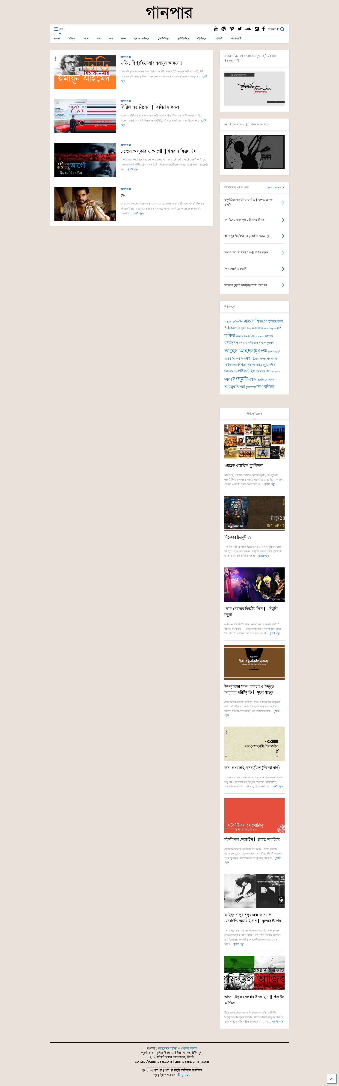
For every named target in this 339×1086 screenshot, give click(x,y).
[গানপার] (169, 18)
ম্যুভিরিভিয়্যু (183, 38)
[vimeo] (231, 29)
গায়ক (86, 38)
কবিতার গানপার (243, 336)
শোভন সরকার (189, 1048)
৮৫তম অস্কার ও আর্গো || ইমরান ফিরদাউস (158, 151)
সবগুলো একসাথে (274, 187)
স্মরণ (259, 386)
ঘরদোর (57, 38)
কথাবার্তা (219, 38)
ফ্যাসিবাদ (241, 358)
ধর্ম (278, 351)
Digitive (184, 1074)
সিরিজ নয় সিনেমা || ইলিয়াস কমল (150, 107)
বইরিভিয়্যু (201, 38)
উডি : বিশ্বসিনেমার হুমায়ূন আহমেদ (151, 63)
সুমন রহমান (251, 387)
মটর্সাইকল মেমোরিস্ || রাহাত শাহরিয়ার (252, 839)
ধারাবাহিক (229, 358)
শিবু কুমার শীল (263, 371)
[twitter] (240, 29)
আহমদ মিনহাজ (255, 321)
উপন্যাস (242, 328)
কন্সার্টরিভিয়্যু (163, 38)
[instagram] (257, 29)
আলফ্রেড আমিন (167, 1048)
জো (124, 195)
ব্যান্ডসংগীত (269, 365)
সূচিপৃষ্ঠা (72, 38)
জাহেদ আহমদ (238, 350)
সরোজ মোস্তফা (265, 379)
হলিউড (269, 386)
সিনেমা (240, 386)
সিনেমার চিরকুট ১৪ (238, 537)
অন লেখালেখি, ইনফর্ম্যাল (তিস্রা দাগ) (252, 767)
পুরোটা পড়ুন (132, 169)
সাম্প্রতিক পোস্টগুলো (236, 187)
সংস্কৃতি (240, 378)
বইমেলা (255, 358)
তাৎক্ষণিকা (272, 351)
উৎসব (249, 328)
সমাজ (252, 379)
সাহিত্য (229, 386)
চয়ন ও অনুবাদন (264, 343)
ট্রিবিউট (260, 351)
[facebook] (263, 29)
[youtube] (216, 29)
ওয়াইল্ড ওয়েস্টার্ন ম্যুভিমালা (243, 465)
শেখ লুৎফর (275, 371)
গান (99, 38)
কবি (279, 327)
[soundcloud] (248, 29)
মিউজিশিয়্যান (230, 371)
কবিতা (229, 335)
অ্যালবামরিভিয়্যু (141, 38)
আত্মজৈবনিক (237, 321)
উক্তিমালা (230, 328)
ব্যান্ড (259, 364)
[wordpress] (223, 29)
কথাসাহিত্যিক (270, 328)
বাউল (235, 365)
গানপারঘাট (236, 38)
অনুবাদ (227, 321)
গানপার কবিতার (248, 342)
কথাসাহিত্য (257, 328)
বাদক (123, 38)
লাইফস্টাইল (246, 371)
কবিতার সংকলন (257, 336)
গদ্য (111, 38)
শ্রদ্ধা (228, 379)
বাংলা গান (265, 358)
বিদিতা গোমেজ (247, 364)
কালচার (269, 336)
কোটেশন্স (229, 342)
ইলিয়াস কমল (275, 321)
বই (248, 358)
